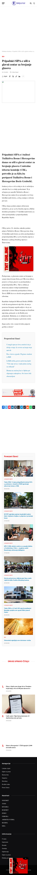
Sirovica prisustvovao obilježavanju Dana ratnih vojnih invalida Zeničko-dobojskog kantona (17, 579)
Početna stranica (6, 51)
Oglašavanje (5, 852)
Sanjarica (4, 778)
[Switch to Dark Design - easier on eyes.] (34, 3)
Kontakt (4, 845)
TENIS (4, 804)
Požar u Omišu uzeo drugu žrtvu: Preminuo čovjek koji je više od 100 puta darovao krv (18, 687)
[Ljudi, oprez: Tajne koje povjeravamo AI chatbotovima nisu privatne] (18, 704)
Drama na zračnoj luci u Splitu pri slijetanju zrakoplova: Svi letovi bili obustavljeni (19, 373)
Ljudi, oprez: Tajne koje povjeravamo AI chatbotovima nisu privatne (17, 717)
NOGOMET (5, 800)
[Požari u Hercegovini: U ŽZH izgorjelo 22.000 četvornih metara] (18, 733)
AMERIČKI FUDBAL (8, 819)
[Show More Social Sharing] (23, 76)
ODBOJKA (5, 816)
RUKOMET (5, 810)
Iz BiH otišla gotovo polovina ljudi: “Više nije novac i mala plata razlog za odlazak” (19, 364)
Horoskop (4, 781)
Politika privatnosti (7, 858)
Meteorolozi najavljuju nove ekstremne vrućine (17, 640)
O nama (4, 839)
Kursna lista (5, 775)
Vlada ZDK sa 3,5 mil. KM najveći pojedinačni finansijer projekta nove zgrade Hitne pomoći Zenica (17, 610)
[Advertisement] (18, 28)
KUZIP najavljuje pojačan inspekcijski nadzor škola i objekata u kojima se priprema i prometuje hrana (18, 516)
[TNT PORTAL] (18, 3)
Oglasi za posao (6, 771)
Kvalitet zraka (6, 784)
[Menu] (3, 3)
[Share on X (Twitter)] (13, 76)
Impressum (5, 842)
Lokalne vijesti (6, 768)
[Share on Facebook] (9, 76)
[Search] (31, 3)
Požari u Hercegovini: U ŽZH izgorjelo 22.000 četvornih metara (19, 746)
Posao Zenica (5, 787)
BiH (3, 56)
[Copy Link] (16, 76)
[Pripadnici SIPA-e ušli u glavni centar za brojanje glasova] (18, 92)
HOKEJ (4, 813)
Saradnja (4, 848)
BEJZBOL (5, 823)
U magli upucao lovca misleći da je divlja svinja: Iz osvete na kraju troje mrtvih (19, 347)
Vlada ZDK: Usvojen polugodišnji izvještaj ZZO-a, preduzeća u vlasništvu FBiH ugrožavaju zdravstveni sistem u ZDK (18, 484)
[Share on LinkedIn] (19, 76)
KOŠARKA (5, 807)
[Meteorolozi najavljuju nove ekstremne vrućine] (18, 626)
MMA (3, 826)
